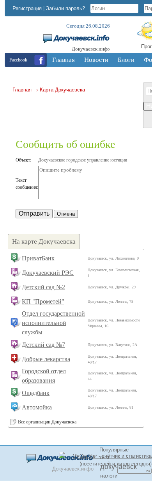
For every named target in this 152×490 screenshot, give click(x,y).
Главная (22, 89)
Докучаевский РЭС (48, 272)
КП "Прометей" (43, 301)
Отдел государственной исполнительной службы (53, 322)
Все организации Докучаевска (47, 422)
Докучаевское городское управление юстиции (82, 160)
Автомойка (37, 407)
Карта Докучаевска (62, 89)
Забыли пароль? (65, 8)
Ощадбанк (35, 393)
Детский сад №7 (43, 344)
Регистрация (27, 8)
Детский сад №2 (43, 287)
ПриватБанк (38, 258)
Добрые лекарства (46, 359)
